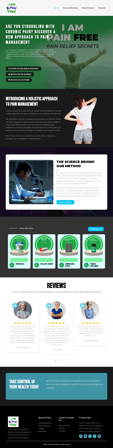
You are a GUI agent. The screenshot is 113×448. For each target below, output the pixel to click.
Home (56, 8)
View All (95, 229)
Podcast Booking (70, 8)
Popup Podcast (87, 8)
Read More (64, 202)
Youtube (62, 431)
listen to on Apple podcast (24, 68)
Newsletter (42, 431)
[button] (55, 361)
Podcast (101, 8)
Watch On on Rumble (20, 74)
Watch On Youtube (19, 80)
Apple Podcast (64, 425)
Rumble (62, 428)
